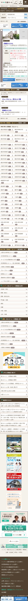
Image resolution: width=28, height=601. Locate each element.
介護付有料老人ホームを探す (14, 561)
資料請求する (8, 79)
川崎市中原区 (6, 169)
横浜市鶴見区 (6, 129)
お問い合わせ (5, 581)
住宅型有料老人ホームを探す (9, 564)
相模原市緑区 (19, 177)
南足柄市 (4, 211)
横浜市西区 (5, 135)
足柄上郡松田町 (5, 229)
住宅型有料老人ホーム (8, 256)
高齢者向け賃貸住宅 (7, 277)
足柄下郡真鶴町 (5, 240)
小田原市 (4, 193)
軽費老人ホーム (6, 274)
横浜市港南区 (6, 151)
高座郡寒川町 (10, 48)
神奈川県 (6, 48)
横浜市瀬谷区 (19, 155)
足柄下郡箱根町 (19, 234)
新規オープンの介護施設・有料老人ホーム (12, 383)
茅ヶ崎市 (18, 193)
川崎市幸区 (19, 166)
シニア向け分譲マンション (9, 281)
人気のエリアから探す (18, 569)
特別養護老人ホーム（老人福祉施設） (12, 263)
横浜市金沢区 (19, 144)
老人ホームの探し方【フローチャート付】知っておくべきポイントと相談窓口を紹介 (13, 410)
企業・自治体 (9, 552)
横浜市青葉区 (6, 162)
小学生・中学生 (18, 552)
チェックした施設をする (19, 598)
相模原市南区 (19, 180)
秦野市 (4, 200)
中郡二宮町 (19, 218)
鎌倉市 (4, 190)
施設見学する (21, 79)
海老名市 (4, 208)
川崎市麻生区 (6, 177)
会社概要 (3, 592)
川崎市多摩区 (6, 173)
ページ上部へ (15, 541)
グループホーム (6, 40)
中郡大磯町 (5, 218)
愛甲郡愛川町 (5, 245)
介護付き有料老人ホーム (9, 252)
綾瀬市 (17, 211)
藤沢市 (18, 190)
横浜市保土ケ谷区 (19, 140)
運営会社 (18, 586)
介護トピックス (5, 394)
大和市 (4, 204)
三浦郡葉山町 (5, 215)
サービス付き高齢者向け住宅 (10, 259)
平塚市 (18, 186)
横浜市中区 (19, 135)
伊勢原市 (18, 204)
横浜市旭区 (19, 151)
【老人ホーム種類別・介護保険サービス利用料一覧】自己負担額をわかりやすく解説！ (13, 430)
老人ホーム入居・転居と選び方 (9, 387)
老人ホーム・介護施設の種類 (8, 376)
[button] (14, 14)
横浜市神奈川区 (19, 130)
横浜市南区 (5, 139)
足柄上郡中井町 (5, 223)
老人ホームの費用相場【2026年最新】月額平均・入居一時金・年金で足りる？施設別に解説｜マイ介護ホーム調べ (13, 417)
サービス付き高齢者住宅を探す (9, 567)
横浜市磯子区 (6, 144)
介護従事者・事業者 (21, 549)
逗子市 (3, 197)
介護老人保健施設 (7, 266)
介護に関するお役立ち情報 (8, 391)
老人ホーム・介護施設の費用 (8, 380)
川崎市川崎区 (6, 166)
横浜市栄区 (5, 159)
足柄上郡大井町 (19, 223)
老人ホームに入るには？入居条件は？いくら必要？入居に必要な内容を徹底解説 (13, 405)
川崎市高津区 (19, 169)
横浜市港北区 (6, 148)
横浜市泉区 (19, 159)
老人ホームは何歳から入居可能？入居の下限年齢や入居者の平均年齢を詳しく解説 (13, 424)
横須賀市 (4, 186)
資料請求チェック (1, 36)
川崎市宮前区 (19, 173)
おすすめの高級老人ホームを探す (10, 572)
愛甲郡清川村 (19, 245)
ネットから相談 (13, 534)
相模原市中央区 (5, 181)
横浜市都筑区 (19, 162)
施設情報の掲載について (8, 586)
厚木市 (18, 200)
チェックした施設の (18, 25)
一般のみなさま (10, 549)
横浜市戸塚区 (19, 148)
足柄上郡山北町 (19, 229)
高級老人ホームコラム (7, 575)
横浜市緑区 (5, 155)
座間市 (17, 208)
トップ (3, 549)
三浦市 (18, 197)
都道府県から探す (6, 569)
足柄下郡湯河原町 (19, 240)
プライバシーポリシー (16, 581)
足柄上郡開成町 (5, 234)
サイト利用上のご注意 (7, 583)
